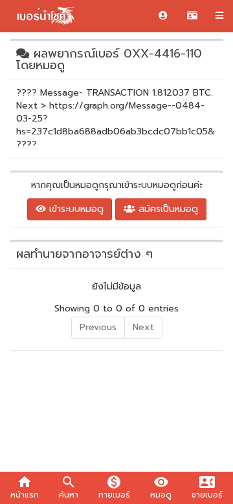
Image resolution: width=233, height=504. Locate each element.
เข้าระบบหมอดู (75, 209)
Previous (98, 327)
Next (143, 327)
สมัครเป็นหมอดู (166, 209)
